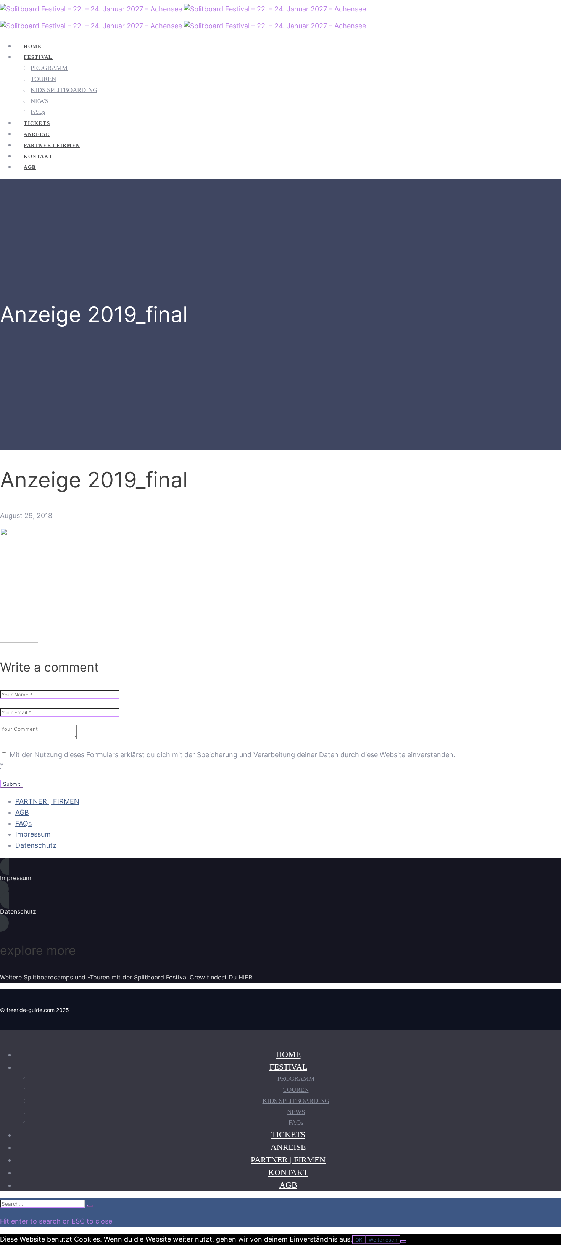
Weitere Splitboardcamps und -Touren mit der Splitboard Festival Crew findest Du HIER (126, 977)
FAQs (23, 823)
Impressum (33, 834)
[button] (229, 878)
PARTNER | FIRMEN (47, 801)
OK (359, 1240)
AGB (22, 812)
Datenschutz (35, 845)
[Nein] (403, 1241)
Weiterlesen (383, 1240)
